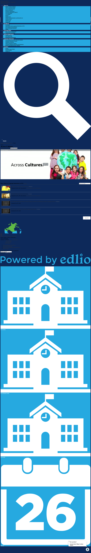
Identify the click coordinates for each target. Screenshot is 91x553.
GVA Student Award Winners (11, 27)
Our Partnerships (8, 13)
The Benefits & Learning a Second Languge (14, 39)
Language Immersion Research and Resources (14, 44)
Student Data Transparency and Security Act (14, 17)
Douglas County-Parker (10, 49)
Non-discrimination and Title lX (9, 245)
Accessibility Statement (7, 246)
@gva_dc (9, 236)
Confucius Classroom (9, 42)
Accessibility (7, 14)
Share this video (13, 148)
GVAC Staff (7, 21)
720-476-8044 (7, 243)
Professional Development (10, 37)
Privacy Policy (6, 248)
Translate (9, 252)
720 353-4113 (15, 239)
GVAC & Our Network (10, 8)
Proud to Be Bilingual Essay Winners (12, 45)
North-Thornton (8, 50)
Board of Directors (9, 10)
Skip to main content (4, 1)
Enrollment (7, 24)
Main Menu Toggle (4, 3)
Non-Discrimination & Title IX (11, 12)
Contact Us (7, 22)
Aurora (6, 47)
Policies (6, 15)
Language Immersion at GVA (6, 143)
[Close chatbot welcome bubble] (69, 541)
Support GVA (8, 20)
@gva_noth (4, 236)
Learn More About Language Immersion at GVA (15, 25)
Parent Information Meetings (11, 28)
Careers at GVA (8, 19)
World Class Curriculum (10, 32)
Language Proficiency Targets (11, 41)
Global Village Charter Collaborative (33, 188)
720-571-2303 (9, 240)
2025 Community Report (10, 7)
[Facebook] (1, 234)
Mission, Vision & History (10, 6)
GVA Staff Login (8, 36)
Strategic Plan (8, 16)
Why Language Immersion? (10, 31)
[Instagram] (1, 236)
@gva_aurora (13, 236)
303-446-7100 (8, 241)
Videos (6, 29)
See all (25, 183)
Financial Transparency (10, 11)
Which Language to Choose (10, 43)
